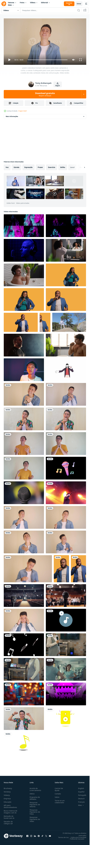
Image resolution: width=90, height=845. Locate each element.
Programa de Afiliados (34, 797)
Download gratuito (45, 94)
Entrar (79, 4)
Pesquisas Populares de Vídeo (34, 818)
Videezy (7, 794)
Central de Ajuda (58, 788)
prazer (40, 166)
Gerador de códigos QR (8, 821)
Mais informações (12, 115)
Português (80, 794)
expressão (28, 166)
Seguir (57, 86)
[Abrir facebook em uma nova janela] (27, 835)
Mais (10, 5)
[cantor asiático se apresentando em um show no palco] (66, 491)
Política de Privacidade (76, 836)
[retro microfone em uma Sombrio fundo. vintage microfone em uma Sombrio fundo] (24, 693)
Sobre (56, 796)
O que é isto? (22, 111)
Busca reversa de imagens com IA (10, 811)
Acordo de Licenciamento (35, 788)
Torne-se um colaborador (59, 800)
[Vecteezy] (3, 3)
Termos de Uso (61, 836)
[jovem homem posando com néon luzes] (24, 368)
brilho (62, 166)
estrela (16, 166)
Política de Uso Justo (75, 838)
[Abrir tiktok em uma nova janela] (42, 835)
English (79, 787)
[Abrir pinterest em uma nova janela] (39, 835)
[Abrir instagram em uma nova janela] (31, 835)
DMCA (31, 793)
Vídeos (32, 2)
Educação (7, 801)
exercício (51, 166)
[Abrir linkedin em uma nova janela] (35, 835)
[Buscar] (78, 10)
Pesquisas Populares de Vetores (34, 803)
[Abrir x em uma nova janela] (46, 835)
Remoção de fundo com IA (9, 816)
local (72, 166)
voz (7, 166)
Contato (57, 793)
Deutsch (79, 797)
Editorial (44, 2)
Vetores (11, 2)
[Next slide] (80, 166)
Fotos (22, 2)
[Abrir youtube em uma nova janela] (50, 835)
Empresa (7, 797)
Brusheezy (8, 787)
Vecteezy (7, 791)
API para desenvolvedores (10, 805)
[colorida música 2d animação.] (66, 717)
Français (79, 801)
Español (79, 791)
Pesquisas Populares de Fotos (34, 811)
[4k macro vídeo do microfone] (24, 491)
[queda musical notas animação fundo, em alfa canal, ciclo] (24, 643)
